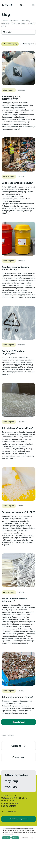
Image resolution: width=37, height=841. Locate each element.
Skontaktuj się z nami (18, 819)
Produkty (10, 787)
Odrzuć (15, 838)
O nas (15, 757)
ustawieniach (9, 834)
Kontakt (16, 745)
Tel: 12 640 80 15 (8, 811)
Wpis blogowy (8, 90)
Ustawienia (25, 838)
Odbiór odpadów (16, 775)
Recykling (11, 781)
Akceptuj (6, 838)
